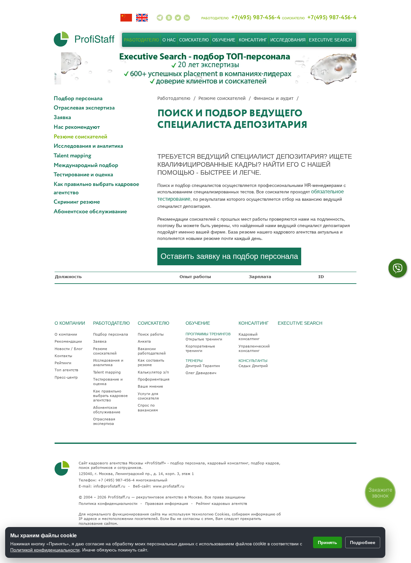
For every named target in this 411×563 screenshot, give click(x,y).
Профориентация (154, 379)
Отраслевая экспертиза (84, 108)
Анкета (144, 341)
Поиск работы (151, 334)
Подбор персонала (78, 99)
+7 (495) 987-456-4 (116, 480)
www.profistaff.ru (168, 486)
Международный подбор (86, 166)
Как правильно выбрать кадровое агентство (96, 188)
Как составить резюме (151, 362)
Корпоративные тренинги (200, 348)
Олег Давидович (201, 373)
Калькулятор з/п (153, 372)
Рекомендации (68, 341)
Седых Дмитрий (253, 366)
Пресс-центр (66, 377)
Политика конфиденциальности (108, 503)
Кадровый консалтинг (249, 336)
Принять (327, 542)
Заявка (62, 118)
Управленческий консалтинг (254, 348)
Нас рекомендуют (77, 127)
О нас (169, 40)
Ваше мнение (150, 386)
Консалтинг (253, 40)
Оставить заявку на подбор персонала (229, 256)
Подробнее (362, 542)
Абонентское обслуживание (90, 212)
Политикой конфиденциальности (45, 549)
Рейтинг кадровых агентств (221, 503)
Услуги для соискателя (148, 395)
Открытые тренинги (204, 339)
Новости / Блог (69, 349)
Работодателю (141, 40)
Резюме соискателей (80, 137)
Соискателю (194, 40)
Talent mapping (72, 156)
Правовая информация (166, 503)
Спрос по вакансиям (148, 407)
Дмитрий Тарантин (203, 366)
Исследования (287, 40)
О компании (66, 334)
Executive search (330, 40)
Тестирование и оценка (83, 175)
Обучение (223, 40)
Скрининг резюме (77, 202)
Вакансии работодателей (152, 351)
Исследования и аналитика (88, 146)
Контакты (63, 356)
